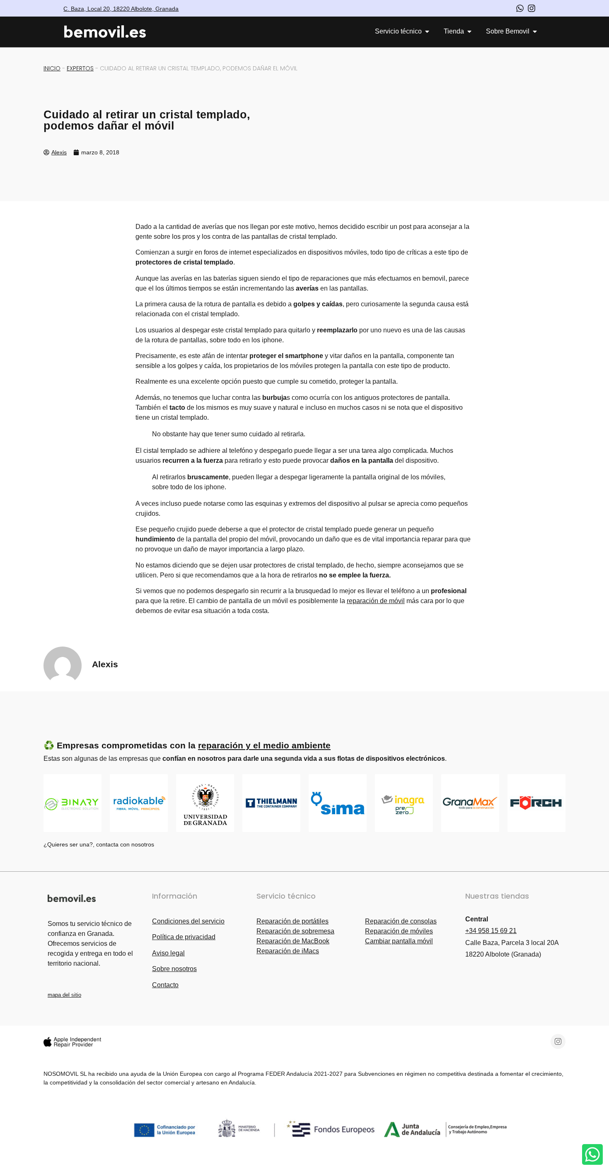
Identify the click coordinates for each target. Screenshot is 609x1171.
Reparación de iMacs (287, 951)
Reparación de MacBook (292, 941)
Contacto (165, 984)
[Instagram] (558, 1041)
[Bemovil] (112, 31)
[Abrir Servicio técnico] (427, 31)
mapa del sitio (64, 995)
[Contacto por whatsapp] (520, 8)
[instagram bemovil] (531, 8)
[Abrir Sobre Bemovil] (535, 31)
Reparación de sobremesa (295, 931)
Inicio (52, 68)
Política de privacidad (183, 936)
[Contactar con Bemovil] (592, 1154)
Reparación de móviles (399, 931)
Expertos (80, 68)
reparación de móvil (376, 600)
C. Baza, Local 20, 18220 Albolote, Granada (121, 8)
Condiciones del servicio (188, 921)
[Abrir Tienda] (469, 31)
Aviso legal (168, 953)
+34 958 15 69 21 (491, 930)
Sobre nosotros (174, 968)
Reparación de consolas (401, 921)
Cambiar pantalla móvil (399, 941)
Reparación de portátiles (292, 921)
